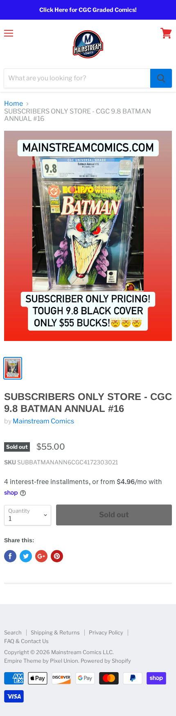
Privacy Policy (106, 632)
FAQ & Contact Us (26, 641)
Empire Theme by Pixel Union (41, 660)
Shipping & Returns (55, 632)
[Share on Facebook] (10, 556)
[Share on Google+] (41, 556)
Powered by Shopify (106, 660)
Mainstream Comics (43, 421)
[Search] (161, 78)
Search (13, 632)
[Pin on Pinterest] (57, 556)
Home (13, 103)
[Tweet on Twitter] (26, 556)
